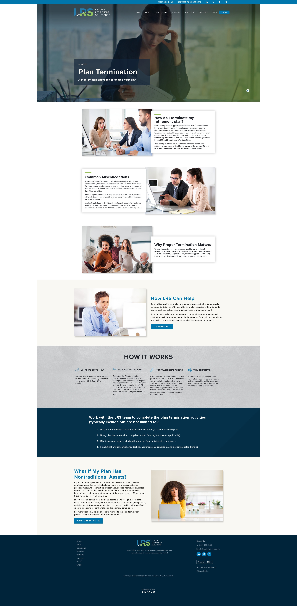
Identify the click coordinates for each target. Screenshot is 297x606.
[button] (247, 90)
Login (224, 12)
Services (176, 12)
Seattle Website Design (148, 589)
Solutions (161, 12)
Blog (214, 12)
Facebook (220, 2)
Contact (189, 12)
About (148, 12)
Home (137, 12)
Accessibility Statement (206, 567)
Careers (203, 12)
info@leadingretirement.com (209, 549)
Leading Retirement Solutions (148, 576)
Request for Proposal (189, 2)
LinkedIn (207, 2)
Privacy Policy (202, 571)
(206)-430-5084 (165, 2)
